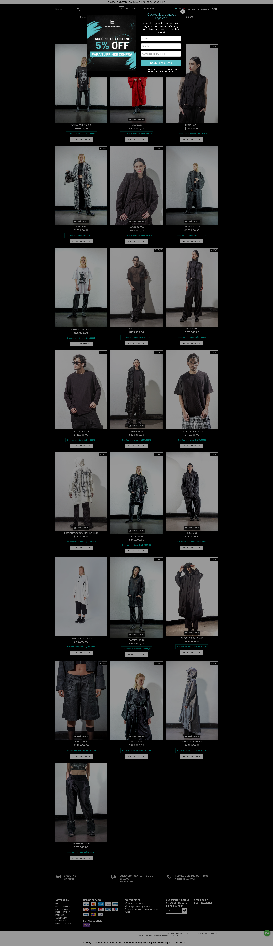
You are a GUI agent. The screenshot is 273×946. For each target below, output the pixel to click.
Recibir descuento (161, 62)
